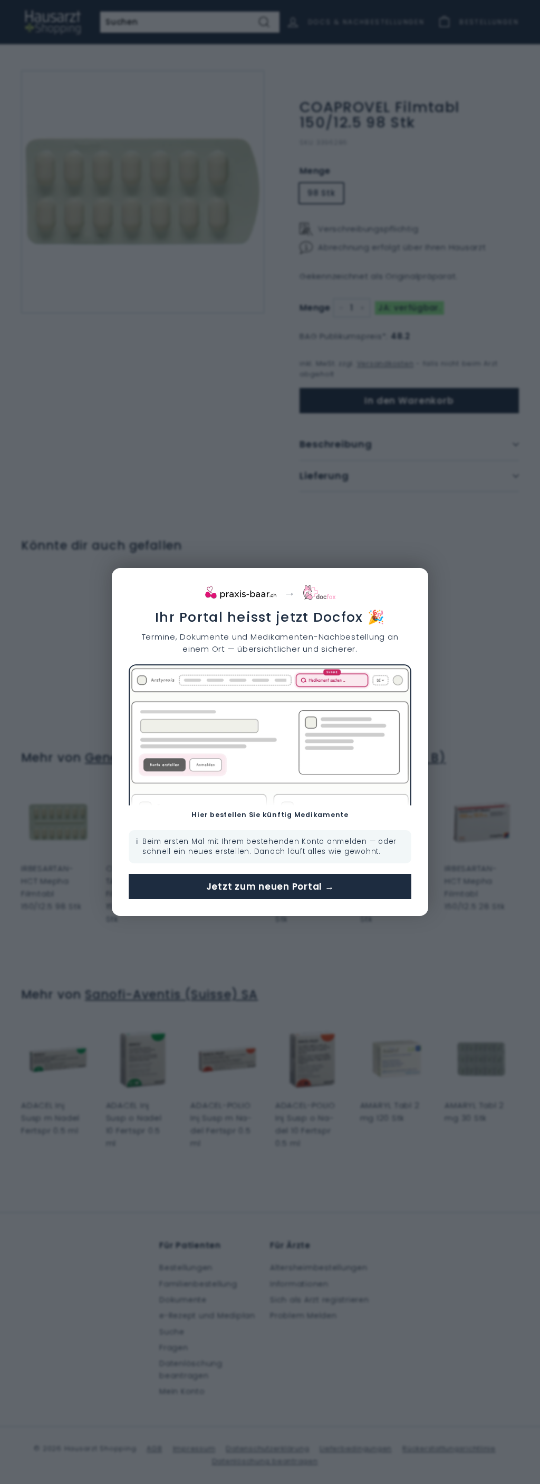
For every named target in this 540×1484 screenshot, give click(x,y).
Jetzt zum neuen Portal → (270, 886)
